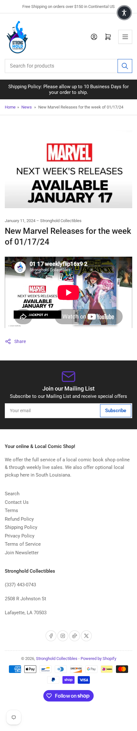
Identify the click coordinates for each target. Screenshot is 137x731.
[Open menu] (125, 37)
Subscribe (115, 410)
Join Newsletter (22, 553)
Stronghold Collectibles (56, 658)
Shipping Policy (21, 527)
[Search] (125, 66)
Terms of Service (23, 544)
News (26, 107)
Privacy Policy (19, 536)
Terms (11, 510)
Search (12, 494)
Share (20, 341)
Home (10, 107)
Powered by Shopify (98, 658)
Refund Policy (19, 519)
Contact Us (17, 502)
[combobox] (68, 66)
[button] (124, 12)
